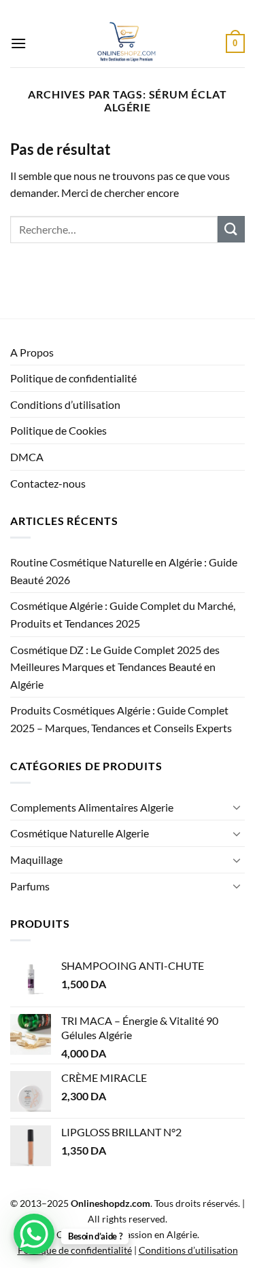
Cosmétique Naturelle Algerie (79, 833)
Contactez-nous (48, 483)
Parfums (30, 886)
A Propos (32, 352)
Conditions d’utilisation (65, 404)
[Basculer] (236, 807)
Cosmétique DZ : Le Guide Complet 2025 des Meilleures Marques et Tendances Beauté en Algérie (115, 667)
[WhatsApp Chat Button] (34, 1234)
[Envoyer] (231, 229)
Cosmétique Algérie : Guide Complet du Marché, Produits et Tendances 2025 (122, 614)
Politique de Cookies (58, 430)
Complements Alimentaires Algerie (91, 807)
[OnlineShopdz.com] (126, 43)
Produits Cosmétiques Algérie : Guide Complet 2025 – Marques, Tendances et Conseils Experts (121, 719)
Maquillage (36, 859)
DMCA (27, 456)
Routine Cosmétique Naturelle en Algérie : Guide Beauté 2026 (123, 571)
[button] (18, 43)
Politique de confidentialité (73, 378)
